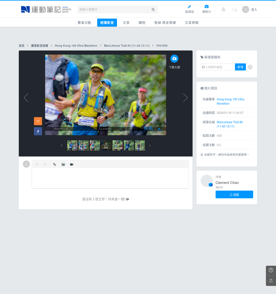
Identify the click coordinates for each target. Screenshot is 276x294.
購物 (142, 22)
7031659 (161, 45)
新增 (240, 67)
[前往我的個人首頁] (245, 9)
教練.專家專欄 (165, 22)
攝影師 (219, 187)
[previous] (61, 145)
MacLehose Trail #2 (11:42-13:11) (127, 45)
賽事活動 (84, 22)
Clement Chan (227, 182)
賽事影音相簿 (39, 45)
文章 (126, 22)
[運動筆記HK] (46, 9)
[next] (150, 145)
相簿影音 (107, 22)
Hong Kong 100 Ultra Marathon (76, 45)
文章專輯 (192, 22)
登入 (254, 9)
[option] (72, 145)
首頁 (21, 45)
